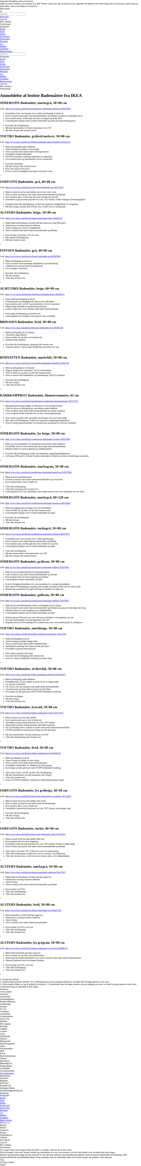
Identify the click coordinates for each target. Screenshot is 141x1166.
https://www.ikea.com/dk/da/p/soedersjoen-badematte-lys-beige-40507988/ (37, 439)
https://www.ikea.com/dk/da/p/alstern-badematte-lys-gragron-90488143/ (36, 948)
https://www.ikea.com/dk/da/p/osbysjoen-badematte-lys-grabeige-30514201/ (38, 796)
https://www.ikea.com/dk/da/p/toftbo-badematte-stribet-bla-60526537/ (35, 674)
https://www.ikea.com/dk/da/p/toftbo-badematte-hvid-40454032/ (33, 753)
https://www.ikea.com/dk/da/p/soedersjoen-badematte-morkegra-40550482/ (37, 503)
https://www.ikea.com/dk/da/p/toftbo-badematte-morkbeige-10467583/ (35, 634)
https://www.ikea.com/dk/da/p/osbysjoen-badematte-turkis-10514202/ (35, 834)
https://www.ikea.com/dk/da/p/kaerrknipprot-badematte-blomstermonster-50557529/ (41, 401)
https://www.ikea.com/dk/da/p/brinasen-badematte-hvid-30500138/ (34, 328)
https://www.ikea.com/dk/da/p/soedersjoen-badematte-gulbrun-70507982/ (37, 601)
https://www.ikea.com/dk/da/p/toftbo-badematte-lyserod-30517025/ (34, 713)
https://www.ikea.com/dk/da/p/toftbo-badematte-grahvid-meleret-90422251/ (38, 142)
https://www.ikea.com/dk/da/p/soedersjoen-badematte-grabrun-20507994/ (37, 567)
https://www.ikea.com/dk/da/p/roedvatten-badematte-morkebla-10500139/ (37, 363)
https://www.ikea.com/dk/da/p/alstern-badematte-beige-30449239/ (33, 218)
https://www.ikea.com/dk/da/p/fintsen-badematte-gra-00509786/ (33, 256)
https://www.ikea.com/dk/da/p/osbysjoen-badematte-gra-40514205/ (34, 187)
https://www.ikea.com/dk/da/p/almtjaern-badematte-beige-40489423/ (35, 294)
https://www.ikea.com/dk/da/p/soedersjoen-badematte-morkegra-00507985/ (37, 109)
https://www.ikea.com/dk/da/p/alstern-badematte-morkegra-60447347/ (35, 872)
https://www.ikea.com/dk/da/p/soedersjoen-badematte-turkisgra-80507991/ (37, 534)
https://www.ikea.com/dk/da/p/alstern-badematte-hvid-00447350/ (33, 910)
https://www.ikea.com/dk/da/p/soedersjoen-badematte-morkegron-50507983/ (38, 472)
